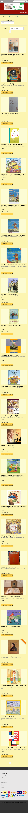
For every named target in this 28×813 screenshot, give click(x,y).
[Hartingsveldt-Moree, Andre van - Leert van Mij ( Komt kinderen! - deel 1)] (14, 497)
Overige (2, 787)
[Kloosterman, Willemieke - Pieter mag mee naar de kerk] (14, 676)
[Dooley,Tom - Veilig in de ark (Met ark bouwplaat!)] (13, 406)
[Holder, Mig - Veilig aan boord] (13, 526)
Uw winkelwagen (22, 11)
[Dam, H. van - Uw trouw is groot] (13, 346)
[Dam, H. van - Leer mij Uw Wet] (13, 285)
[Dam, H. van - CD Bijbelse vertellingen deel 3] (14, 255)
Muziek (2, 785)
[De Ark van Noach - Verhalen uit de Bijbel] (14, 377)
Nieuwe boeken (4, 782)
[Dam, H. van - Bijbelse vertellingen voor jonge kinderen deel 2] (13, 226)
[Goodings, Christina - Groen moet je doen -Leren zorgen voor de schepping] (13, 466)
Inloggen (2, 11)
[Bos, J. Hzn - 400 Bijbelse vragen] (13, 104)
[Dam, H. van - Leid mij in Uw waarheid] (14, 316)
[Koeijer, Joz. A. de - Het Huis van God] (13, 707)
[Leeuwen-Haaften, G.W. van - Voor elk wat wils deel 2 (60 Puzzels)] (14, 738)
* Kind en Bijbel (20, 16)
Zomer (2, 777)
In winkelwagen (7, 62)
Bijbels (2, 784)
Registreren (7, 11)
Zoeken (26, 1)
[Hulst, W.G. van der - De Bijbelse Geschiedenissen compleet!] (14, 558)
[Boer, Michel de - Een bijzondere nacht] (14, 74)
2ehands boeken (7, 16)
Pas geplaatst (3, 775)
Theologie (14, 16)
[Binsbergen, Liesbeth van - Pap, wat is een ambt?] (13, 45)
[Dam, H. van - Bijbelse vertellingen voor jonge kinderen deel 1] (14, 196)
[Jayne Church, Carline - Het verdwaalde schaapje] (14, 617)
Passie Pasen (4, 779)
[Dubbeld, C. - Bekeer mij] (14, 436)
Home (2, 16)
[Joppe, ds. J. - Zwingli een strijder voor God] (13, 647)
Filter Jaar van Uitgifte (7, 20)
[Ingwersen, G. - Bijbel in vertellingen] (13, 587)
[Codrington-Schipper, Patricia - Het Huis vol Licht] (13, 165)
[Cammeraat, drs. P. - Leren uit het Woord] (14, 135)
